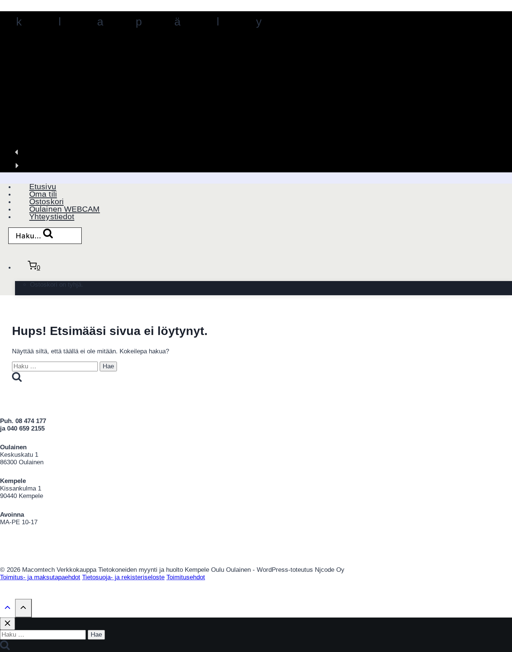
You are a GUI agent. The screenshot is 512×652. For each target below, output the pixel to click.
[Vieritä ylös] (7, 609)
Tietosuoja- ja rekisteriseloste (123, 577)
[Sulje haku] (7, 624)
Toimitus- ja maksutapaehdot (40, 577)
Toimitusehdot (185, 577)
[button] (256, 152)
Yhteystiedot (51, 216)
